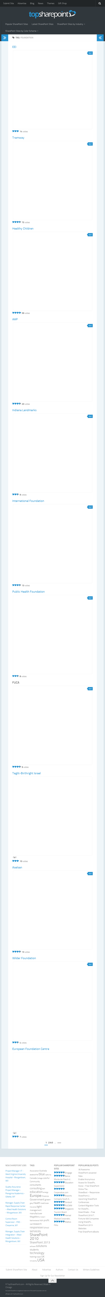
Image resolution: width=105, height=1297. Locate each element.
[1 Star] (13, 131)
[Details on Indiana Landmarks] (52, 452)
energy (45, 1192)
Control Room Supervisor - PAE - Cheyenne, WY (13, 1222)
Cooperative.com (61, 1192)
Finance (45, 1196)
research (37, 1223)
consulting (36, 1188)
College (40, 1178)
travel (39, 1257)
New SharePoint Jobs (15, 1165)
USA (40, 1260)
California (48, 1175)
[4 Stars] (20, 222)
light (39, 1206)
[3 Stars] (18, 131)
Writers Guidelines (91, 1269)
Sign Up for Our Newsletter (52, 1275)
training (33, 1257)
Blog (32, 3)
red (31, 1224)
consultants (35, 1184)
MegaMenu (35, 1217)
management (35, 1210)
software (33, 1246)
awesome (34, 1175)
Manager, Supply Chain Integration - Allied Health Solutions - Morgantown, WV (15, 1236)
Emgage (68, 1173)
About (34, 1269)
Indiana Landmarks (24, 410)
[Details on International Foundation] (52, 543)
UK (42, 1256)
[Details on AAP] (52, 362)
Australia (43, 1171)
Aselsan (17, 867)
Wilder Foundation (24, 958)
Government (37, 1199)
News (40, 3)
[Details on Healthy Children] (52, 271)
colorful (46, 1178)
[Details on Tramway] (52, 180)
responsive (36, 1227)
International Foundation (28, 501)
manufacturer (36, 1213)
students (34, 1249)
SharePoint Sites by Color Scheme (20, 31)
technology (37, 1253)
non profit (44, 1220)
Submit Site (8, 3)
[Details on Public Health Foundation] (52, 634)
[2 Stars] (15, 131)
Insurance (33, 1207)
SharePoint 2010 (39, 1236)
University (33, 1261)
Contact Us (73, 1269)
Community (35, 1181)
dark (43, 1189)
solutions (41, 1246)
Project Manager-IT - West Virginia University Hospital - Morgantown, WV (15, 1176)
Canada (33, 1178)
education (36, 1192)
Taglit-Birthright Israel (26, 773)
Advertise (22, 3)
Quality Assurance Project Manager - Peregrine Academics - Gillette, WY (15, 1192)
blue (42, 1174)
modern (42, 1217)
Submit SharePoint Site (16, 1269)
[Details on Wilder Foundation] (52, 1000)
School (46, 1228)
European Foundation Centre (30, 1049)
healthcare (45, 1203)
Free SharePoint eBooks (88, 1232)
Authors (59, 1269)
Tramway (18, 137)
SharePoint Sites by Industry (70, 24)
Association (34, 1171)
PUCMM (68, 1205)
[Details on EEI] (52, 89)
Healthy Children (22, 228)
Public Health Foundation (28, 591)
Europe (35, 1195)
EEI (14, 47)
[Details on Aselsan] (52, 910)
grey (31, 1203)
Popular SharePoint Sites (16, 24)
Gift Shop (62, 3)
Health (36, 1202)
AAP (15, 319)
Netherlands (34, 1220)
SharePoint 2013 (40, 1242)
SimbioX (68, 1202)
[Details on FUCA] (52, 725)
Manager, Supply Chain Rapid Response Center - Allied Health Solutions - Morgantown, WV (15, 1208)
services (35, 1231)
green (47, 1199)
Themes (50, 3)
